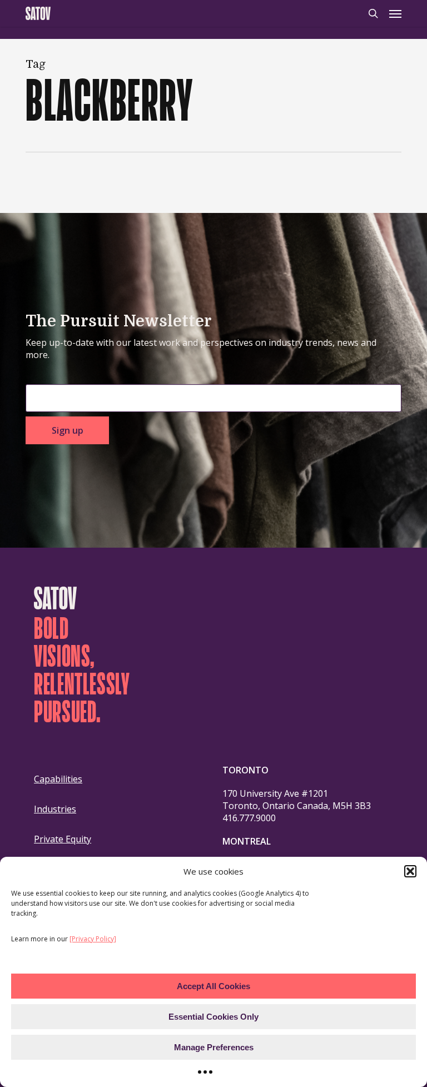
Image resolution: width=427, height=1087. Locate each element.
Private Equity (62, 839)
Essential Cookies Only (213, 1016)
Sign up (67, 430)
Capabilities (58, 779)
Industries (55, 809)
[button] (410, 871)
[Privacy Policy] (92, 939)
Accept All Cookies (213, 986)
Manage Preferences (214, 1047)
